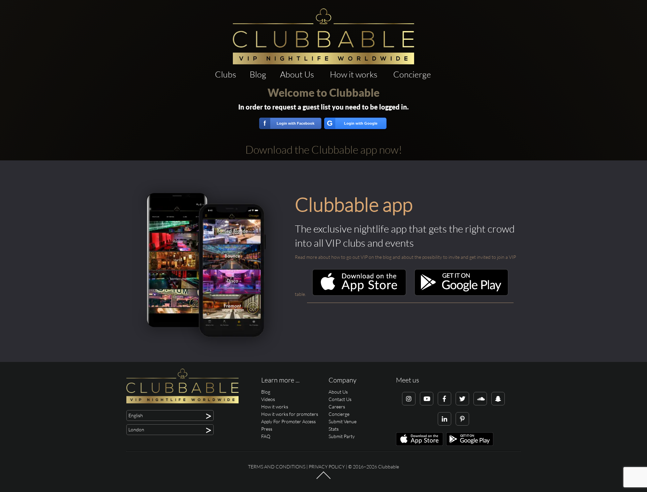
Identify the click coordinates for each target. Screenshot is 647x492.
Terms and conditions (276, 466)
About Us (297, 74)
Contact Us (340, 399)
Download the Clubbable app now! (323, 149)
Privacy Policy (327, 466)
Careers (337, 406)
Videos (268, 399)
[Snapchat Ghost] (498, 398)
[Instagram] (408, 398)
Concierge (412, 74)
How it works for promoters (289, 414)
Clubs (225, 74)
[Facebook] (444, 398)
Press (266, 429)
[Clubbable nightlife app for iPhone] (359, 294)
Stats (334, 429)
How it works (353, 74)
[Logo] (323, 36)
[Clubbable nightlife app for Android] (461, 294)
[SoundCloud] (480, 398)
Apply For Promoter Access (288, 421)
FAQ (265, 436)
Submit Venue (343, 421)
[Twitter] (462, 398)
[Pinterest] (462, 419)
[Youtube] (426, 398)
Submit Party (342, 436)
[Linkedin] (444, 419)
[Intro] (323, 478)
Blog (258, 74)
